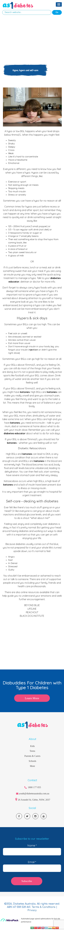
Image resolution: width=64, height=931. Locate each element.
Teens (32, 751)
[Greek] (46, 928)
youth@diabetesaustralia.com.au (34, 793)
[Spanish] (53, 928)
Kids (32, 746)
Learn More (32, 698)
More (32, 766)
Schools (32, 761)
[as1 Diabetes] (17, 5)
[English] (43, 928)
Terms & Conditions (44, 907)
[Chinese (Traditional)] (39, 928)
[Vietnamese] (57, 928)
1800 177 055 (34, 787)
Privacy (32, 910)
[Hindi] (50, 928)
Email (32, 862)
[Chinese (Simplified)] (36, 928)
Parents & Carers (32, 756)
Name (32, 845)
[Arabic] (32, 928)
